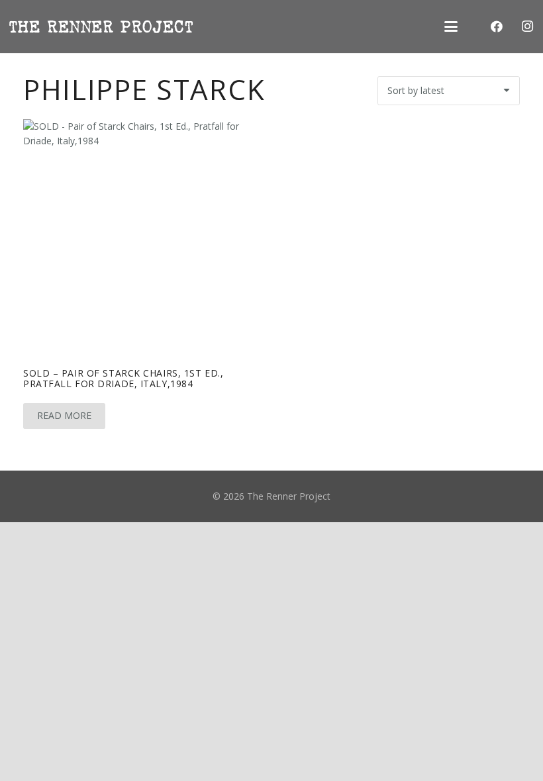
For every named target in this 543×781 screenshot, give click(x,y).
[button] (451, 26)
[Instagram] (527, 26)
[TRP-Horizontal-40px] (101, 26)
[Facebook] (497, 26)
